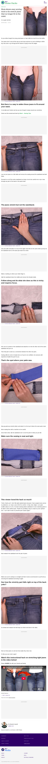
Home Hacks (27, 743)
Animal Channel (5, 743)
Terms (2, 755)
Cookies (26, 753)
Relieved (3, 738)
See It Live (26, 735)
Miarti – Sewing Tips (25, 113)
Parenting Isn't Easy (29, 738)
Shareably (3, 735)
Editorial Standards (12, 697)
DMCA (25, 755)
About (2, 753)
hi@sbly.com (11, 726)
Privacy (3, 757)
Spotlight (26, 740)
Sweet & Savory (5, 740)
